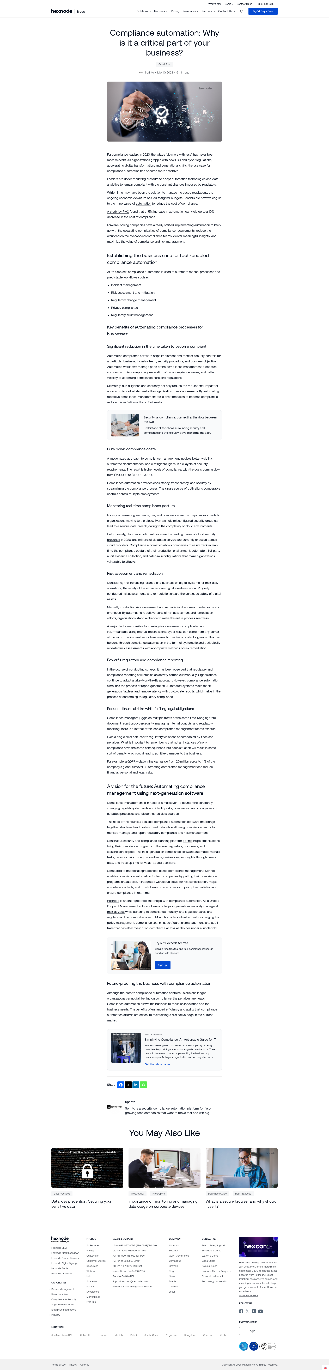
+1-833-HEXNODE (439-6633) (135, 1245)
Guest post (164, 64)
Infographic (159, 1193)
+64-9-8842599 (126, 1260)
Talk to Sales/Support (213, 1245)
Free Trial (91, 1302)
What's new (214, 4)
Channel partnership (213, 1276)
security (199, 356)
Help (89, 1276)
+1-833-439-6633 (264, 4)
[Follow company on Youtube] (260, 1311)
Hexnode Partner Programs (216, 1271)
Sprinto (187, 841)
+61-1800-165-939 (129, 1255)
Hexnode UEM (59, 1247)
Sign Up (162, 965)
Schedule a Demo (211, 1250)
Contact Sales (244, 4)
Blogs (81, 11)
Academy (92, 1281)
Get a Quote (208, 1260)
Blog (171, 1271)
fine (150, 761)
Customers (93, 1255)
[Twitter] (128, 1084)
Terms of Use (58, 1364)
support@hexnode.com (130, 1281)
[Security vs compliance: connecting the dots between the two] (164, 425)
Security (173, 1250)
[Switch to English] (325, 1367)
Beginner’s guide (217, 1193)
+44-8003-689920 (129, 1250)
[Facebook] (120, 1084)
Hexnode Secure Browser (65, 1258)
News (172, 1276)
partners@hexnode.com (132, 1286)
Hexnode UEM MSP (61, 1273)
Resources (92, 1266)
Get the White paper (157, 1064)
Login (251, 1331)
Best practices (62, 1193)
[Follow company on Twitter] (247, 1310)
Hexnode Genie (59, 1268)
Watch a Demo (210, 1255)
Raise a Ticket (209, 1266)
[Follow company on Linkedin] (254, 1310)
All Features (93, 1245)
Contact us (175, 1260)
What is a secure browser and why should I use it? (241, 1204)
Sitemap (173, 1266)
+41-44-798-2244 (127, 1266)
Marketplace (93, 1296)
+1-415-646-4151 (123, 1276)
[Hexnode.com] (61, 11)
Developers (93, 1291)
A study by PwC (118, 211)
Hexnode (113, 901)
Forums (90, 1286)
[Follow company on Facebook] (241, 1310)
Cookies (84, 1364)
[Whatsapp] (143, 1084)
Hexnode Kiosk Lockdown (65, 1253)
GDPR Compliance (179, 1255)
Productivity (137, 1193)
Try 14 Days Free (263, 11)
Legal (172, 1291)
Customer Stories (96, 1260)
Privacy (73, 1364)
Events (172, 1281)
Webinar (91, 1271)
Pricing (175, 11)
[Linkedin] (135, 1084)
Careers (173, 1286)
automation (143, 203)
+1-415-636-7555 (129, 1271)
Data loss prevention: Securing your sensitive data (81, 1204)
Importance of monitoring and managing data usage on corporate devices (163, 1204)
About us (174, 1245)
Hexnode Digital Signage (64, 1263)
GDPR (131, 761)
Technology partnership (214, 1281)
